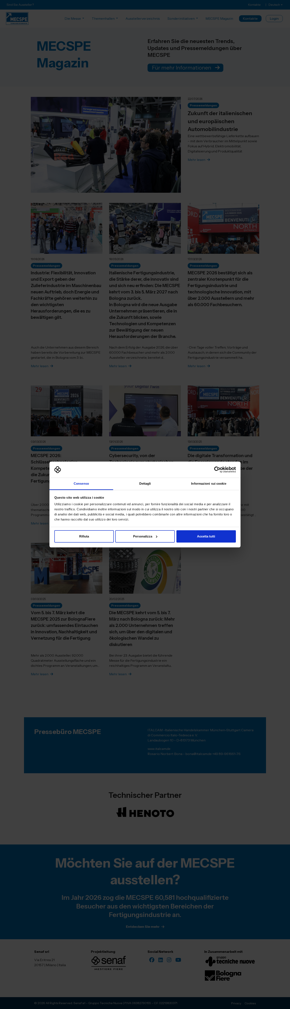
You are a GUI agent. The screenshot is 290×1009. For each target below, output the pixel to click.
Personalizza (142, 536)
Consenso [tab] (81, 483)
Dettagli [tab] (145, 483)
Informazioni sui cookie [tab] (208, 483)
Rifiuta (84, 536)
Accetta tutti (206, 536)
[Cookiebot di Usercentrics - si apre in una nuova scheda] (217, 469)
